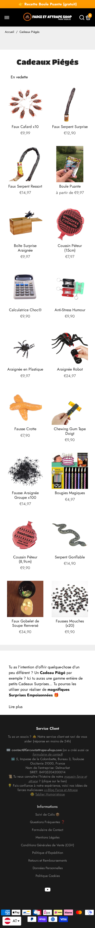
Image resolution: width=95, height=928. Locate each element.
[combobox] (11, 921)
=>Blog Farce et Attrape (61, 790)
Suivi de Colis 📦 (47, 815)
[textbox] (11, 921)
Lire (12, 707)
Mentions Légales (47, 837)
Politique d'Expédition (47, 853)
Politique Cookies (48, 876)
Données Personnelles (48, 868)
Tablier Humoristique (50, 794)
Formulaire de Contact (47, 830)
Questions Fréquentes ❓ (47, 822)
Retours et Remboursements (47, 861)
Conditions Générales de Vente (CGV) (47, 845)
